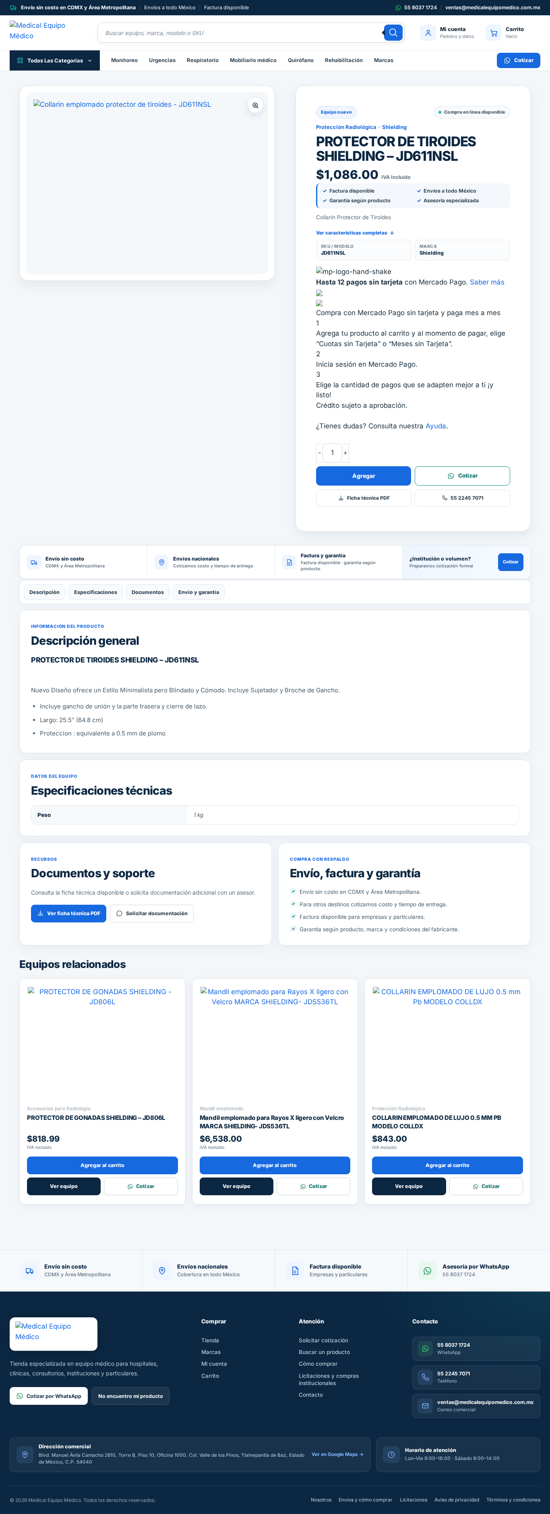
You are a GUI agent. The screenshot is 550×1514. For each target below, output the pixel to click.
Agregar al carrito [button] (102, 1165)
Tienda (210, 1340)
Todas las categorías (55, 60)
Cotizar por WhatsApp (54, 1396)
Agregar (363, 475)
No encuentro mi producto (130, 1396)
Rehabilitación (344, 60)
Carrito (210, 1376)
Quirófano (301, 60)
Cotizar (523, 60)
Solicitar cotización (323, 1340)
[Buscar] (393, 33)
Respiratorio (203, 60)
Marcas (383, 60)
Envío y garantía (198, 592)
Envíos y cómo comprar (366, 1500)
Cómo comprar (318, 1363)
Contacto (311, 1394)
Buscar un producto (324, 1352)
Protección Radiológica (346, 127)
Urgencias (162, 60)
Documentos (148, 592)
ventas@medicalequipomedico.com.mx (492, 7)
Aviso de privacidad (456, 1500)
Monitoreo (124, 60)
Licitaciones (413, 1500)
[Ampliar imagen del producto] (147, 183)
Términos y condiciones (513, 1500)
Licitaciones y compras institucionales (329, 1379)
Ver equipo (64, 1186)
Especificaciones (95, 592)
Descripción (44, 592)
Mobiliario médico (253, 60)
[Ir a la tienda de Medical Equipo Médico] (46, 33)
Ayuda (436, 426)
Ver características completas (355, 233)
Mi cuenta (214, 1363)
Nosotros (321, 1500)
